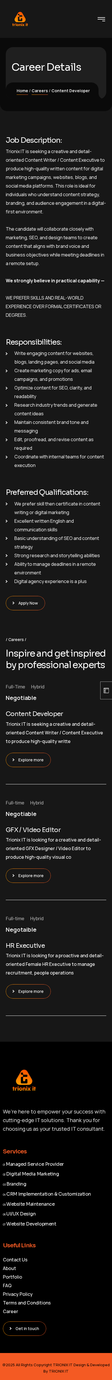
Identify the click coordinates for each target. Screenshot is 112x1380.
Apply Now (28, 603)
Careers (40, 90)
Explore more (31, 760)
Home (22, 90)
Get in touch (27, 1328)
